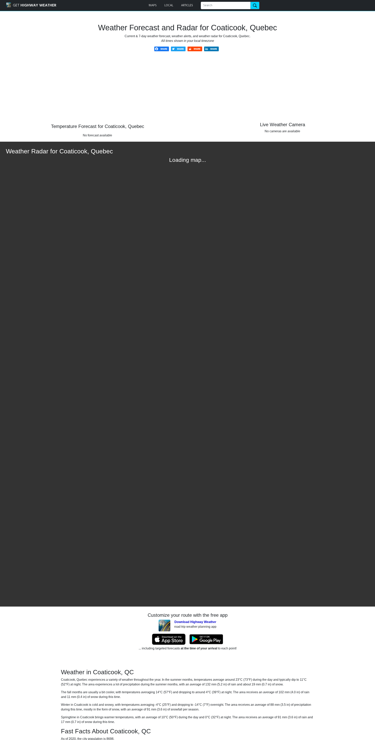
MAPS (153, 5)
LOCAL (168, 5)
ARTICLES (187, 5)
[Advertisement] (187, 90)
